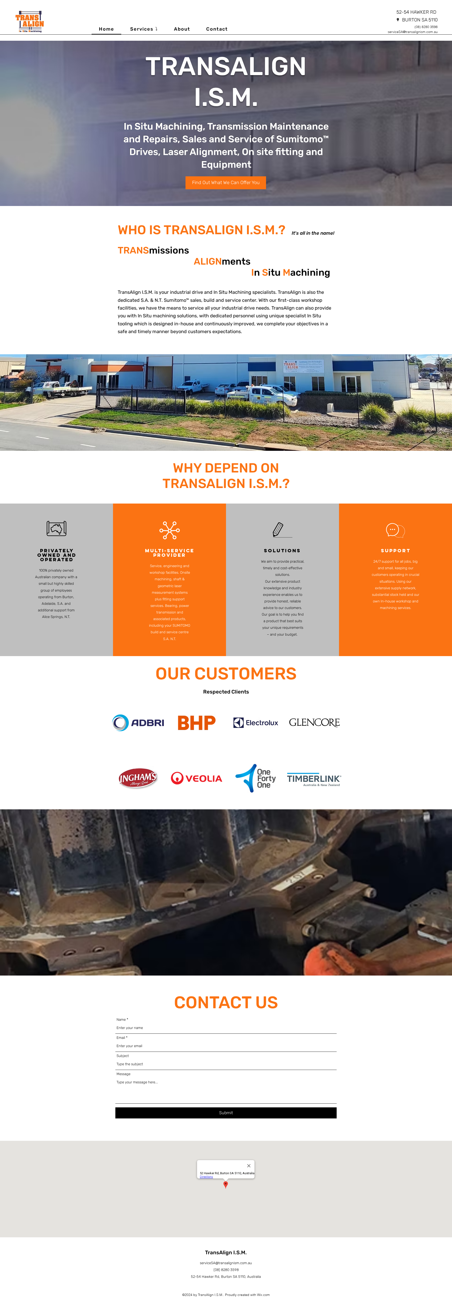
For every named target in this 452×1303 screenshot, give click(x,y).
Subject (123, 1056)
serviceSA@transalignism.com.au (413, 32)
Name (121, 1019)
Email (121, 1038)
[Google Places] (398, 19)
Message (123, 1074)
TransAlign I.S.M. (226, 1252)
